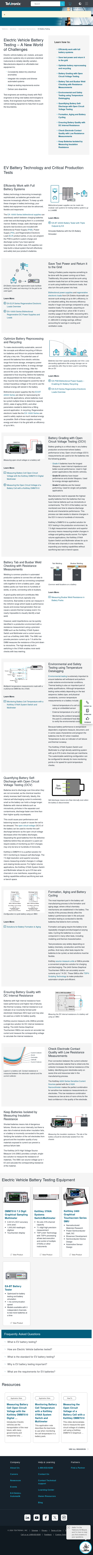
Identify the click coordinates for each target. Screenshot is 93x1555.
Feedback (48, 1535)
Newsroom (15, 1480)
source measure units (65, 961)
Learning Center (46, 1490)
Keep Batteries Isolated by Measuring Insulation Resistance (70, 144)
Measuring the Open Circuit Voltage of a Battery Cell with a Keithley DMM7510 (24, 486)
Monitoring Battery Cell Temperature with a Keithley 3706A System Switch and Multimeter (25, 704)
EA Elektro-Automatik (15, 1494)
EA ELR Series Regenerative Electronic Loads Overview (24, 305)
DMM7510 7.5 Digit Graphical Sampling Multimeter (16, 1214)
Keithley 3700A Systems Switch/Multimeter (44, 1214)
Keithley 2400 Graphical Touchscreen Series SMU (75, 1216)
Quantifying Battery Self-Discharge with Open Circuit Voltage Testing (71, 106)
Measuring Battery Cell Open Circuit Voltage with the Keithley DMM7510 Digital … (17, 1411)
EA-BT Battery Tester (13, 1287)
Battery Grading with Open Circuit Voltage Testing (70, 75)
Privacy (44, 1530)
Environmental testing (57, 676)
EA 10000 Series (31, 413)
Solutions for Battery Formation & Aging (24, 926)
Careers (14, 1474)
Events (13, 1487)
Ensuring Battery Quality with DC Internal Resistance (71, 124)
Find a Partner (78, 1468)
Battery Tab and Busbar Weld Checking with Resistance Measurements (71, 84)
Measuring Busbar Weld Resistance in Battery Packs (68, 599)
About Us (14, 1468)
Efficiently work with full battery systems (69, 51)
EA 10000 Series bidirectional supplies (24, 214)
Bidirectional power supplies (60, 292)
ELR (11, 235)
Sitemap (35, 1530)
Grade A (56, 463)
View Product (18, 1254)
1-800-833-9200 (45, 1468)
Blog (40, 1503)
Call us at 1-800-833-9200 (31, 1535)
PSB (30, 229)
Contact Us (43, 1474)
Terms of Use (56, 1530)
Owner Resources (47, 1496)
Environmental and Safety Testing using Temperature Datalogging (70, 95)
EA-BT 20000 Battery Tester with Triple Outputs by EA (68, 224)
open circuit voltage (26, 825)
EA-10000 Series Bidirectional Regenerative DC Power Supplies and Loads (23, 314)
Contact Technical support (47, 1482)
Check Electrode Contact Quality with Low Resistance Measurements (71, 133)
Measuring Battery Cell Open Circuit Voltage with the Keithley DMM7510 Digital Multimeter (25, 475)
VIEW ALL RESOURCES (77, 1449)
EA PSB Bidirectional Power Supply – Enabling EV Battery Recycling (68, 382)
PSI (12, 232)
